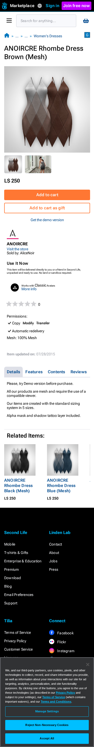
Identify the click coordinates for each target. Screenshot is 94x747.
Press (53, 569)
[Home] (6, 36)
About (54, 553)
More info (29, 289)
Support (10, 603)
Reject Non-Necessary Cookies (46, 725)
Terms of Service (17, 632)
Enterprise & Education (23, 561)
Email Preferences (18, 595)
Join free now (76, 5)
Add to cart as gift (47, 207)
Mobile (9, 544)
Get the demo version (47, 220)
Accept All (47, 738)
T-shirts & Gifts (16, 553)
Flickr (61, 642)
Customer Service (18, 649)
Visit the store (17, 249)
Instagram (65, 651)
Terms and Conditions (56, 701)
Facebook (65, 633)
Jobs (53, 561)
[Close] (87, 664)
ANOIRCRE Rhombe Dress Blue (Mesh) (61, 485)
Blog (8, 586)
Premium (11, 569)
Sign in (52, 5)
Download (12, 578)
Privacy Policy (15, 641)
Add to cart (47, 194)
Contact (55, 544)
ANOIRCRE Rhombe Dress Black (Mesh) (18, 485)
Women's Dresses (48, 36)
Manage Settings (47, 711)
